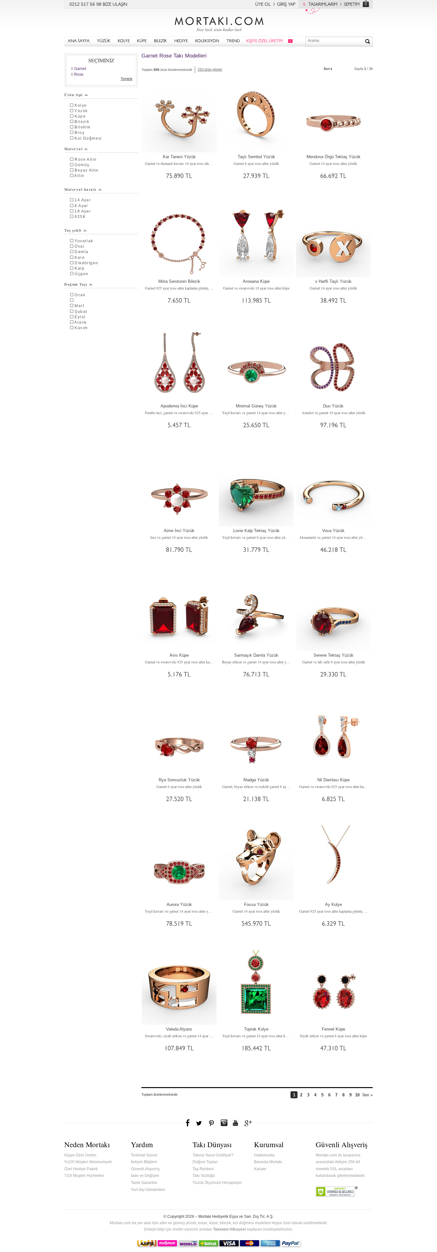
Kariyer (260, 1169)
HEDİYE (181, 41)
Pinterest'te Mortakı (211, 1123)
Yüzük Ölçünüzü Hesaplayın (217, 1182)
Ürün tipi (73, 94)
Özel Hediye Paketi (81, 1169)
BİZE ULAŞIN (115, 5)
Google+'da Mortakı (249, 1123)
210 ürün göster (210, 69)
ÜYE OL (263, 5)
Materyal (73, 148)
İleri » (367, 1095)
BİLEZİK (160, 41)
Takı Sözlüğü (204, 1175)
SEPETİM (352, 5)
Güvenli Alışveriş (145, 1169)
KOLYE (124, 41)
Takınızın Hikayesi (229, 1229)
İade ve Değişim (145, 1175)
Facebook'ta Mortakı (188, 1123)
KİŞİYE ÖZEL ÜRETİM (264, 41)
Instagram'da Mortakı (224, 1123)
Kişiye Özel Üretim (80, 1155)
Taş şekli (73, 230)
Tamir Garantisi (144, 1182)
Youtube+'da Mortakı (235, 1123)
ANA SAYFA (79, 41)
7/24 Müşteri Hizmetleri (84, 1175)
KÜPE (142, 41)
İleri (327, 69)
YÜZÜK (103, 41)
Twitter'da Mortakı (200, 1123)
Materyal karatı (80, 189)
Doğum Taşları (205, 1162)
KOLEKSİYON (207, 41)
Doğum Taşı (75, 284)
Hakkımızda (264, 1155)
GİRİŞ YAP (286, 5)
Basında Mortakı (268, 1162)
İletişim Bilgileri (144, 1162)
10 (357, 1095)
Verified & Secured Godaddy (337, 1191)
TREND (233, 41)
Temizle (126, 79)
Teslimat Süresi (144, 1155)
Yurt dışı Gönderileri (148, 1189)
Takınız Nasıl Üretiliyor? (213, 1155)
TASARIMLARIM (320, 5)
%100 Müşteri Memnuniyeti (88, 1162)
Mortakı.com (218, 23)
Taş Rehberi (203, 1169)
